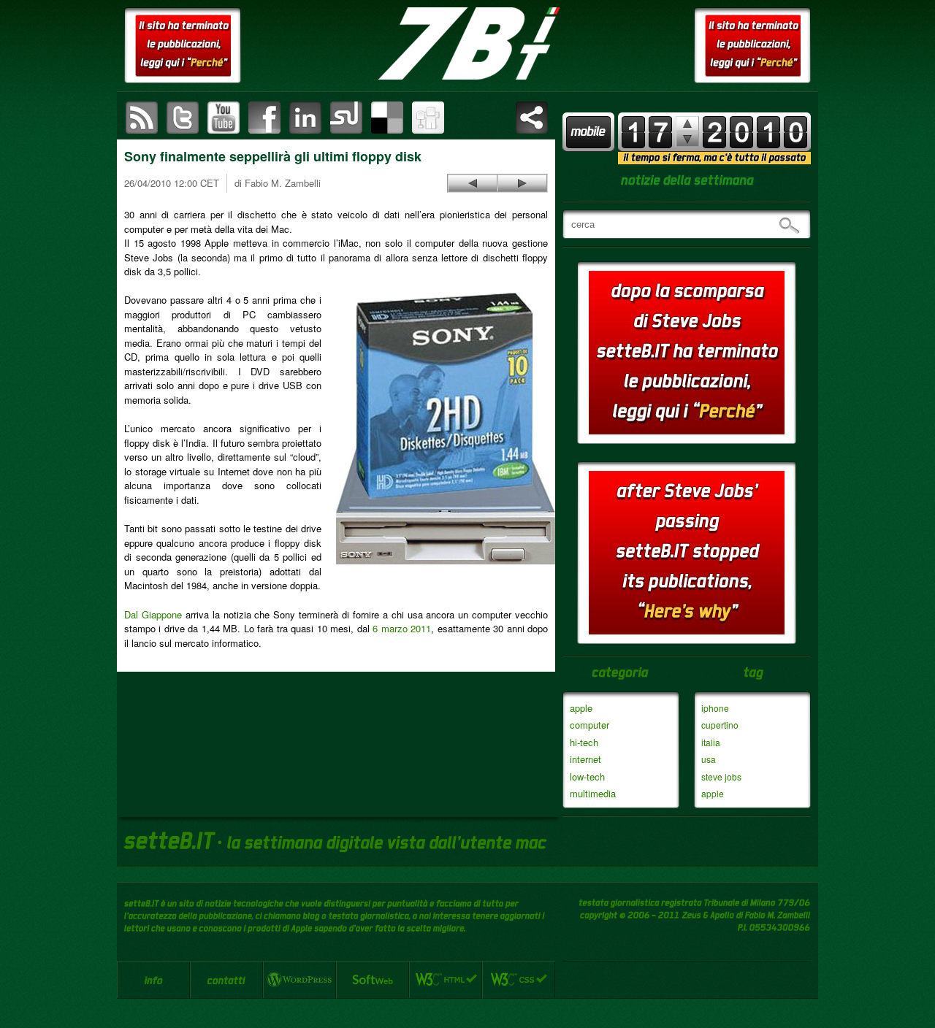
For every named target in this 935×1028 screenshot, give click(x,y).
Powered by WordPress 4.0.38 (299, 980)
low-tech (587, 776)
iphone (715, 708)
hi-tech (584, 742)
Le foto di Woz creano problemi (473, 183)
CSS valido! (518, 980)
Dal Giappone (153, 614)
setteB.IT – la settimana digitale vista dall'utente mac (467, 43)
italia (710, 742)
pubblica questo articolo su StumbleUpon (346, 117)
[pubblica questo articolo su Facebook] (264, 117)
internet (585, 759)
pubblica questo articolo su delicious (387, 117)
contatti (226, 980)
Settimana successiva (687, 123)
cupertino (720, 724)
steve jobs (721, 776)
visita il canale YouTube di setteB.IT (223, 117)
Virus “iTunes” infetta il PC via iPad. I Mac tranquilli (522, 183)
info (153, 980)
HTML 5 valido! (445, 980)
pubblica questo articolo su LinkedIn (305, 117)
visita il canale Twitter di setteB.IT (183, 117)
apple (581, 708)
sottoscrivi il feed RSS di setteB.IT (142, 117)
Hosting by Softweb (372, 980)
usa (708, 759)
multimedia (593, 793)
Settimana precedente (687, 139)
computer (589, 725)
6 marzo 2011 (402, 628)
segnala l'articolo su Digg (428, 117)
